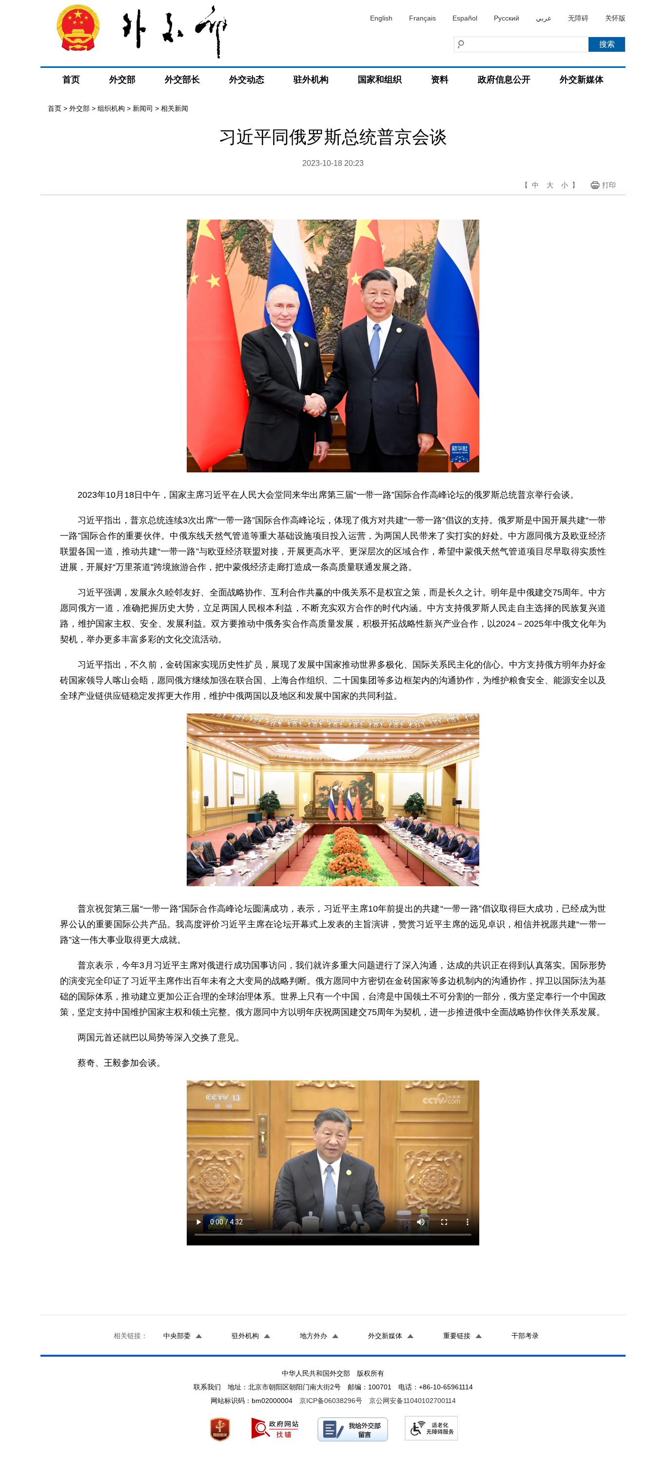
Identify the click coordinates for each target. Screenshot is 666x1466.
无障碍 (578, 18)
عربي (543, 18)
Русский (506, 18)
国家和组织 (380, 79)
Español (464, 18)
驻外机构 (311, 79)
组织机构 (111, 108)
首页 (71, 79)
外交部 (122, 79)
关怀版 (615, 18)
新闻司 (143, 108)
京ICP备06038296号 (330, 1401)
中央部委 (177, 1336)
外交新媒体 (582, 79)
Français (422, 18)
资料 (440, 79)
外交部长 (182, 79)
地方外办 (313, 1336)
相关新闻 (174, 108)
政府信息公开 (504, 79)
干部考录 (525, 1336)
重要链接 (456, 1336)
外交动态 (246, 79)
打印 (609, 185)
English (381, 18)
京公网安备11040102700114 (412, 1401)
